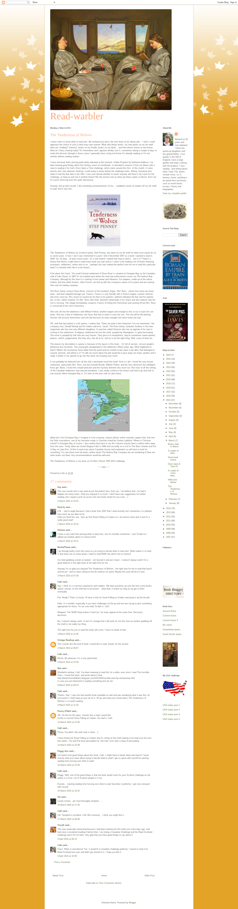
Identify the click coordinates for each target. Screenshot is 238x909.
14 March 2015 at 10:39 (68, 745)
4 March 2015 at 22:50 (68, 662)
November (174, 407)
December (174, 403)
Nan (59, 668)
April (171, 436)
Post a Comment (62, 862)
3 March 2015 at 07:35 (68, 575)
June (171, 428)
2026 (168, 355)
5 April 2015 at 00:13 (67, 839)
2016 (168, 396)
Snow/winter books (171, 629)
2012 (168, 516)
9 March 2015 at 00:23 (68, 685)
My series (167, 625)
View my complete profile (174, 193)
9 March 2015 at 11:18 (67, 705)
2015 (168, 400)
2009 (168, 529)
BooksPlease (63, 547)
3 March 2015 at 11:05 (67, 634)
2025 (168, 359)
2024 (168, 363)
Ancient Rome (169, 611)
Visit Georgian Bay (69, 437)
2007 (168, 537)
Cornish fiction (169, 615)
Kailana (61, 530)
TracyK (60, 825)
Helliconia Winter (172, 480)
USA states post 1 (171, 705)
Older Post (150, 875)
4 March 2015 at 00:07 (68, 648)
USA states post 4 (171, 719)
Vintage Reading (65, 640)
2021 (168, 375)
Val (59, 797)
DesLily (61, 507)
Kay (59, 487)
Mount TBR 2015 (107, 461)
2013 (168, 512)
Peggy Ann (62, 751)
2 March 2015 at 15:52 (68, 501)
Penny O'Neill (64, 711)
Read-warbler (76, 116)
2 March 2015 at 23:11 (67, 541)
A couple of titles (173, 451)
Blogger (132, 902)
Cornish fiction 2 (170, 620)
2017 (168, 392)
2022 (168, 371)
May (171, 432)
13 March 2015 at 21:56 (68, 722)
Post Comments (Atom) (110, 883)
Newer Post (58, 875)
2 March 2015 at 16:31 (68, 524)
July (171, 424)
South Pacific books (172, 634)
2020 (168, 379)
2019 (168, 383)
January (173, 503)
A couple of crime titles (173, 473)
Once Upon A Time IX (174, 465)
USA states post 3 (171, 714)
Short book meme (173, 458)
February (173, 499)
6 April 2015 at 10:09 (67, 856)
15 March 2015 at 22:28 (68, 765)
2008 (168, 533)
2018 (168, 388)
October (173, 411)
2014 (168, 508)
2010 (168, 524)
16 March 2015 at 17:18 (68, 805)
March (172, 440)
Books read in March (173, 445)
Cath (59, 582)
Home (104, 875)
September (174, 416)
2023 (168, 367)
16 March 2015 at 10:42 (68, 791)
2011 (168, 520)
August (172, 420)
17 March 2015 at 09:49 (68, 819)
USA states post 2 (171, 709)
